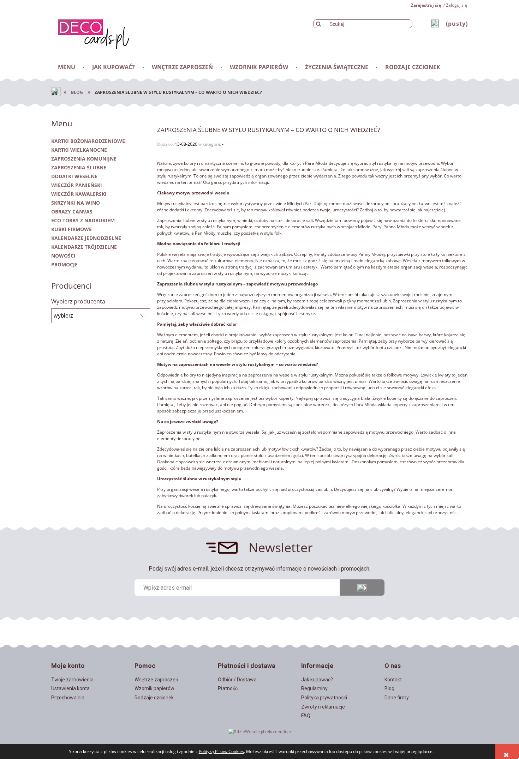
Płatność (228, 688)
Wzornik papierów (154, 688)
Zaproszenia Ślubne (78, 167)
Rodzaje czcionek (154, 697)
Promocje (64, 264)
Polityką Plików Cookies (221, 751)
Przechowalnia (67, 697)
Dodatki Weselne (74, 176)
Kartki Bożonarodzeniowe (88, 141)
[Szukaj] (318, 23)
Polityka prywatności (324, 697)
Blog (389, 688)
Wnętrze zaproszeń (156, 679)
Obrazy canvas (72, 211)
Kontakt (393, 679)
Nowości (63, 255)
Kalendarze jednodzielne (86, 238)
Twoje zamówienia (72, 679)
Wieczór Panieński (76, 185)
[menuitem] (67, 67)
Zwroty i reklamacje (323, 707)
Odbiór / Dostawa (237, 679)
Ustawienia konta (70, 688)
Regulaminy (314, 688)
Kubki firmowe (71, 229)
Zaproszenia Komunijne (84, 158)
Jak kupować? (317, 679)
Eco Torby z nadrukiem (83, 220)
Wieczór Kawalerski (79, 194)
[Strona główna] (90, 33)
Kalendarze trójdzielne (84, 246)
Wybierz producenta (78, 301)
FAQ (305, 715)
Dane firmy (396, 697)
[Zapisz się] (362, 587)
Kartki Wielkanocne (79, 149)
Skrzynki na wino (75, 202)
